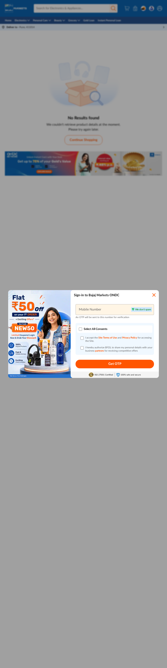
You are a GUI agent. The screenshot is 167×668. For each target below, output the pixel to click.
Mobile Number (90, 309)
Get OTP (114, 363)
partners (99, 351)
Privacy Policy (130, 337)
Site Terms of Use (107, 337)
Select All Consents (95, 329)
